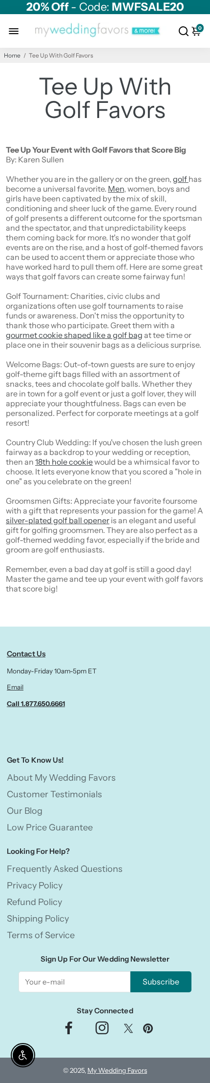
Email (15, 687)
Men (116, 189)
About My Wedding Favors (61, 777)
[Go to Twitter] (128, 1030)
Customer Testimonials (54, 794)
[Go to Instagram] (102, 1030)
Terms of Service (41, 935)
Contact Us (26, 653)
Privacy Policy (35, 885)
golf (181, 179)
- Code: (105, 7)
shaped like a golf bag (103, 335)
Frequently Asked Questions (65, 869)
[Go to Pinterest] (148, 1030)
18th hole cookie (64, 462)
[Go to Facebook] (69, 1030)
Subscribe (161, 981)
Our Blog (24, 811)
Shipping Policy (38, 918)
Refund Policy (34, 902)
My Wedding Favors (117, 1070)
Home (12, 55)
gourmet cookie (35, 335)
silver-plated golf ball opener (57, 520)
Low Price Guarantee (50, 827)
